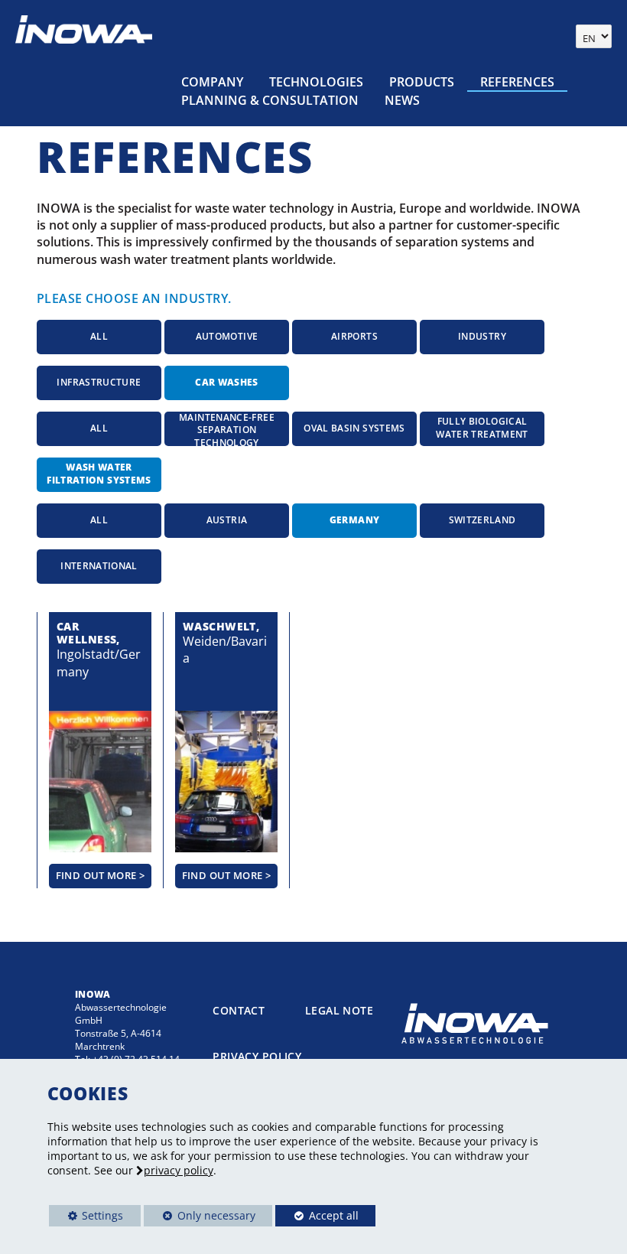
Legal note (339, 1010)
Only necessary (199, 1215)
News (402, 100)
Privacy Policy (257, 1056)
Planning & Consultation (270, 100)
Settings (86, 1217)
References (517, 81)
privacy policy (178, 1170)
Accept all (317, 1215)
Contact (239, 1010)
